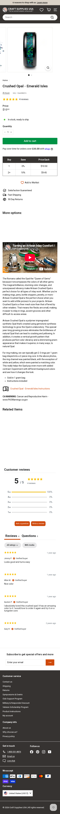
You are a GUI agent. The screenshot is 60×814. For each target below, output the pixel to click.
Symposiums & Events (12, 694)
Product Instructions (11, 711)
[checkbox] (29, 545)
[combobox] (30, 17)
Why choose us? (10, 732)
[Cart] (48, 9)
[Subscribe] (50, 662)
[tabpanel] (30, 588)
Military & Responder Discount (16, 703)
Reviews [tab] (12, 536)
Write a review (38, 523)
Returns (6, 690)
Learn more (47, 2)
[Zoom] (48, 68)
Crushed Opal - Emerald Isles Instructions (30, 388)
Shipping (7, 686)
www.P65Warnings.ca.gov (15, 399)
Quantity (7, 126)
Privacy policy (9, 736)
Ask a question (22, 523)
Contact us (7, 682)
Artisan (6, 93)
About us (7, 728)
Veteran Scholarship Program (15, 707)
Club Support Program (12, 699)
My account (8, 715)
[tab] (29, 536)
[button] (30, 492)
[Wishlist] (41, 10)
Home (5, 80)
